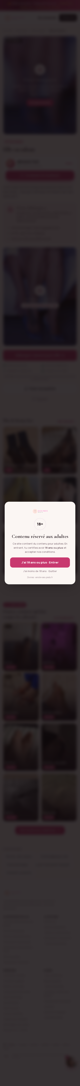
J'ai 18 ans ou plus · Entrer (40, 562)
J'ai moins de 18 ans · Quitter (40, 571)
